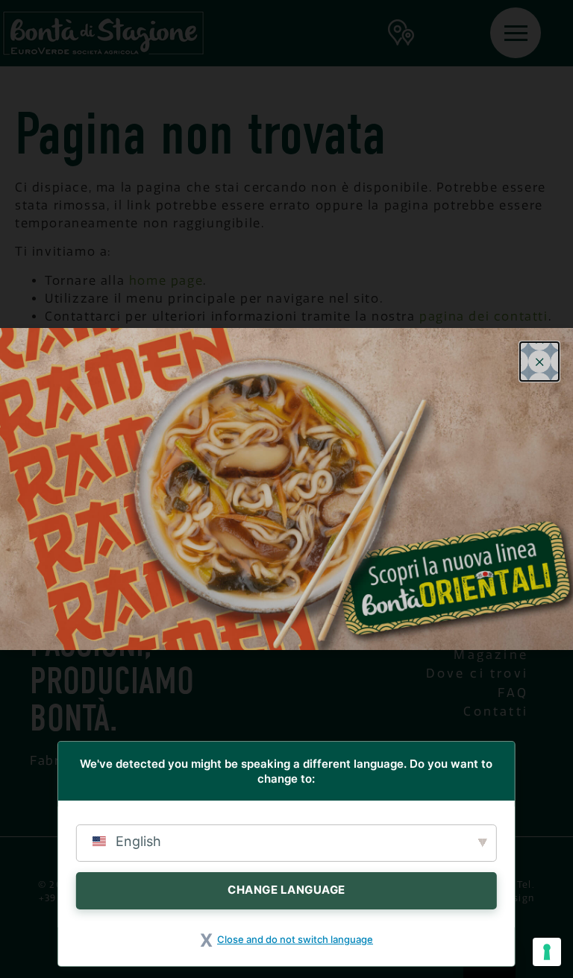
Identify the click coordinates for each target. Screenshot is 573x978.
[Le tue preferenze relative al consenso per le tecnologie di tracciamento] (547, 952)
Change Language (286, 890)
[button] (539, 361)
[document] (286, 489)
